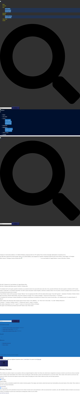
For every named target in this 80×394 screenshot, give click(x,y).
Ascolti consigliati (8, 17)
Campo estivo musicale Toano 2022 (9, 331)
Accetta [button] (24, 359)
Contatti (3, 20)
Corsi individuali (8, 10)
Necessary (4, 379)
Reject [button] (28, 359)
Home (3, 4)
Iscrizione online (8, 11)
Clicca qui (39, 359)
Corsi (3, 7)
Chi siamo (4, 5)
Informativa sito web (6, 343)
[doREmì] (2, 1)
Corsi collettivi (7, 8)
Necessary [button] (2, 378)
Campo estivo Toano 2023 (7, 329)
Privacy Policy (5, 344)
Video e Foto (5, 132)
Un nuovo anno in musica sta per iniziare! (10, 327)
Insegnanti (4, 13)
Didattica (4, 14)
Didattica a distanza (8, 16)
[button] (40, 64)
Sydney (16, 354)
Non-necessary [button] (3, 386)
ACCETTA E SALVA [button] (4, 393)
